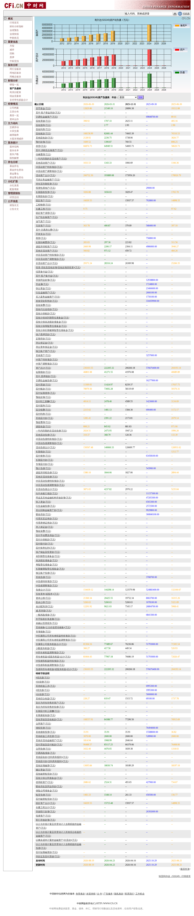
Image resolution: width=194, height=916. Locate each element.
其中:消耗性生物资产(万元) (49, 150)
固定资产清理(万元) (46, 213)
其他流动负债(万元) (46, 435)
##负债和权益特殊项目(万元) (50, 661)
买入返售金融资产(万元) (48, 296)
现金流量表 (15, 96)
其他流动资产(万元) (46, 163)
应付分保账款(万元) (46, 539)
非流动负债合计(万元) (47, 489)
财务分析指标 (16, 26)
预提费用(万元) (43, 422)
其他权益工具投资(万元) (48, 736)
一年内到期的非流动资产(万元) (51, 158)
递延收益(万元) (43, 426)
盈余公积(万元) (43, 602)
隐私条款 (118, 893)
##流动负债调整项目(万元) (49, 443)
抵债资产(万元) (43, 815)
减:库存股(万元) (44, 610)
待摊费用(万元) (43, 154)
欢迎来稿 (90, 893)
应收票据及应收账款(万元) (49, 719)
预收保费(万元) (43, 531)
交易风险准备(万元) (46, 753)
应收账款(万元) (43, 133)
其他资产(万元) (43, 355)
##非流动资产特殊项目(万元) (50, 255)
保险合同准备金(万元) (47, 790)
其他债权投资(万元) (46, 732)
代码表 (186, 13)
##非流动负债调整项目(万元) (50, 485)
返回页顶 (184, 869)
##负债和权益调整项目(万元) (50, 665)
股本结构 (14, 146)
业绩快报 (14, 34)
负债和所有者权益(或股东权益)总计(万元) (56, 669)
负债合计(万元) (43, 589)
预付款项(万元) (43, 142)
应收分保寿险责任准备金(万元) (51, 326)
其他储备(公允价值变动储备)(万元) (53, 627)
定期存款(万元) (43, 338)
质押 (12, 57)
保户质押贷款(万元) (46, 334)
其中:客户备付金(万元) (47, 276)
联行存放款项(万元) (46, 820)
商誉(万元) (41, 238)
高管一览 (14, 115)
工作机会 (140, 893)
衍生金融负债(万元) (46, 506)
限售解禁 (14, 158)
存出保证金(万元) (44, 342)
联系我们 (129, 893)
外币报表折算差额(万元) (48, 619)
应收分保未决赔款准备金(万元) (51, 322)
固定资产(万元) (43, 200)
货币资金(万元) (43, 108)
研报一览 (14, 84)
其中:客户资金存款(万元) (48, 112)
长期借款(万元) (43, 451)
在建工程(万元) (43, 209)
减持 (12, 49)
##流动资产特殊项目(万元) (49, 167)
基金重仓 (14, 173)
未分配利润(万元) (44, 606)
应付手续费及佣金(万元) (48, 535)
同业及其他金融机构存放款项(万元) (53, 497)
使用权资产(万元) (44, 782)
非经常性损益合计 (19, 100)
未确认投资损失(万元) (47, 623)
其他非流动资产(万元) (47, 250)
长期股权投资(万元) (46, 192)
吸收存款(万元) (43, 514)
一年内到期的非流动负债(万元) (51, 430)
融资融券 (14, 135)
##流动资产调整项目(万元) (49, 171)
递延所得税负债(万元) (47, 472)
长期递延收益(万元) (46, 715)
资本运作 (14, 119)
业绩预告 (14, 30)
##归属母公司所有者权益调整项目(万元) (56, 640)
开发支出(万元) (43, 234)
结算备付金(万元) (44, 271)
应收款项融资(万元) (46, 765)
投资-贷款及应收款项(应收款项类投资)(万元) (58, 267)
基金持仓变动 (16, 170)
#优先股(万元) (43, 677)
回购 (12, 53)
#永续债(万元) (43, 681)
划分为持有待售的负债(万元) (50, 707)
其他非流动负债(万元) (47, 476)
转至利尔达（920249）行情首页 (175, 876)
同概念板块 (15, 76)
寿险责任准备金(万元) (47, 564)
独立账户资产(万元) (46, 351)
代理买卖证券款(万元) (47, 518)
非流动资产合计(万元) (47, 263)
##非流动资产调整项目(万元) (50, 259)
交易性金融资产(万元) (47, 116)
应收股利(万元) (43, 125)
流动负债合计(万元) (46, 447)
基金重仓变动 (16, 177)
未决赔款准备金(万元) (47, 560)
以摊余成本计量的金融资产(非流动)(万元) (56, 840)
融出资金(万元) (43, 769)
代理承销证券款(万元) (47, 522)
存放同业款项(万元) (46, 280)
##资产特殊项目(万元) (47, 359)
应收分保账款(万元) (46, 313)
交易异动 (14, 127)
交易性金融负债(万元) (47, 380)
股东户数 (14, 154)
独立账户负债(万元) (46, 573)
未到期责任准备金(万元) (48, 556)
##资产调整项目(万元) (47, 363)
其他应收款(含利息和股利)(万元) (52, 757)
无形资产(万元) (43, 225)
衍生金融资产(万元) (46, 292)
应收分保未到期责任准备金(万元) (52, 317)
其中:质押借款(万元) (46, 376)
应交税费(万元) (43, 409)
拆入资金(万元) (43, 502)
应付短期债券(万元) (46, 393)
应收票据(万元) (43, 121)
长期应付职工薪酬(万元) (48, 711)
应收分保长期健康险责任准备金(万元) (55, 330)
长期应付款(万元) (44, 460)
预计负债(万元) (43, 468)
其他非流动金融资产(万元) (49, 740)
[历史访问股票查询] (175, 13)
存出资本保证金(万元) (47, 347)
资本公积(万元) (43, 598)
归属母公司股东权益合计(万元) (51, 644)
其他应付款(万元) (44, 418)
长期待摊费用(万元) (46, 242)
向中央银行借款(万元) (47, 493)
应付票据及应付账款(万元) (49, 744)
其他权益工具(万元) (46, 686)
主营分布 (14, 111)
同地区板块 (15, 73)
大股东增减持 (16, 138)
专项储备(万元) (43, 631)
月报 (12, 46)
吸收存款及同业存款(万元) (49, 786)
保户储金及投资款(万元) (48, 552)
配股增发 (14, 189)
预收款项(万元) (43, 397)
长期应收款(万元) (44, 196)
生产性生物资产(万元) (47, 217)
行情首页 (14, 22)
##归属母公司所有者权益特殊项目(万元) (56, 635)
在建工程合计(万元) (46, 807)
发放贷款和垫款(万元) (47, 301)
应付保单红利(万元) (46, 548)
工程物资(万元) (43, 204)
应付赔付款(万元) (44, 543)
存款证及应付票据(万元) (48, 856)
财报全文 (14, 205)
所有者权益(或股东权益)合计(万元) (53, 656)
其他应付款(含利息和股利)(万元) (52, 761)
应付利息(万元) (43, 414)
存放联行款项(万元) (46, 811)
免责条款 (80, 893)
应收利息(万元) (43, 129)
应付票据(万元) (43, 384)
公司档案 (14, 108)
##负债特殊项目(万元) (47, 581)
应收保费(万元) (43, 305)
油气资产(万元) (43, 221)
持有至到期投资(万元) (47, 183)
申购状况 (14, 38)
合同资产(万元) (43, 723)
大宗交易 (14, 131)
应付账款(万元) (43, 389)
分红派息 (14, 185)
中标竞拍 (14, 61)
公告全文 (14, 209)
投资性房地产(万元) (46, 188)
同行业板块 (15, 69)
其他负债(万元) (43, 577)
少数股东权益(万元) (46, 648)
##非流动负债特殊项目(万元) (50, 481)
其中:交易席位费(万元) (47, 229)
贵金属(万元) (42, 284)
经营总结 (14, 197)
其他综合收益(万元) (46, 698)
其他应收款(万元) (44, 137)
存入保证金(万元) (44, 527)
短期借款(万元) (43, 372)
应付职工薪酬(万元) (46, 401)
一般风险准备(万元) (46, 615)
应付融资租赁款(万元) (47, 799)
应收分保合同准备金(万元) (49, 778)
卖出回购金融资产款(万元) (49, 510)
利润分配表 (15, 92)
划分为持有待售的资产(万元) (50, 702)
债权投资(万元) (43, 728)
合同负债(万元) (43, 748)
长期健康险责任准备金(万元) (50, 568)
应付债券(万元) (43, 455)
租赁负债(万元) (43, 794)
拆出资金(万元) (43, 288)
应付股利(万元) (43, 405)
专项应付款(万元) (44, 464)
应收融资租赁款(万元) (47, 774)
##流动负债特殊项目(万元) (49, 439)
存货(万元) (41, 146)
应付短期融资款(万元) (47, 852)
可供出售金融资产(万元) (48, 179)
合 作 (99, 893)
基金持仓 (14, 166)
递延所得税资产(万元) (47, 246)
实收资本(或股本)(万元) (47, 594)
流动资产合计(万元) (46, 175)
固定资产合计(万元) (46, 803)
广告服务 (108, 893)
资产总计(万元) (43, 368)
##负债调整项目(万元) (47, 585)
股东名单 (14, 150)
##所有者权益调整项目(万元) (50, 652)
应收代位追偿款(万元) (47, 309)
